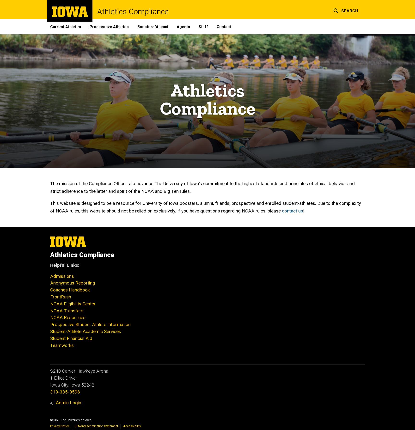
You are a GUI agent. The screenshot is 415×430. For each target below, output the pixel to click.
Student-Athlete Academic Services (85, 331)
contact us (292, 211)
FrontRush (60, 297)
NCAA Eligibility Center (73, 304)
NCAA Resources (67, 317)
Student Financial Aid (71, 338)
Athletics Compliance (133, 11)
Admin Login (68, 403)
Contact (224, 26)
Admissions (62, 276)
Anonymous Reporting (72, 283)
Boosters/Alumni (152, 26)
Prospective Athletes (109, 26)
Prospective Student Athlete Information (90, 324)
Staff (203, 26)
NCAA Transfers (67, 311)
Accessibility (132, 426)
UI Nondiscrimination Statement (96, 426)
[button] (346, 10)
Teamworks (62, 345)
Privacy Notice (60, 426)
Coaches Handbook (70, 290)
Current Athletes (65, 26)
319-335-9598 (65, 392)
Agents (183, 26)
